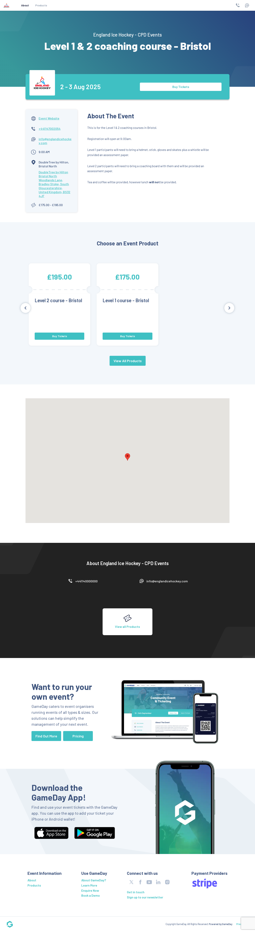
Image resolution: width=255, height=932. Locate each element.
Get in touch (135, 892)
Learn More (89, 885)
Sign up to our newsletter (145, 897)
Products (41, 5)
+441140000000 (86, 581)
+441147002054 (50, 128)
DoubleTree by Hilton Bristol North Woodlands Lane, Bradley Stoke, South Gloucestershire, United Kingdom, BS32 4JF (54, 184)
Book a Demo (90, 895)
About (25, 5)
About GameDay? (93, 880)
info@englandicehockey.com (167, 581)
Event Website (49, 118)
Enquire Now (90, 890)
